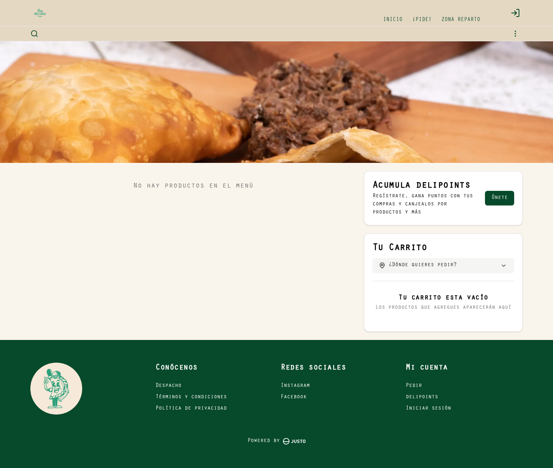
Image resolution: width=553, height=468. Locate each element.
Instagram (295, 386)
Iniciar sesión (428, 409)
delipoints (422, 397)
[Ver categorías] (515, 33)
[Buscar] (34, 34)
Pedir (414, 386)
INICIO (392, 20)
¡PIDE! (422, 20)
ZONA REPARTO (460, 20)
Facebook (293, 397)
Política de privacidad (191, 409)
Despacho (168, 386)
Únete (499, 198)
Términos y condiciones (191, 397)
